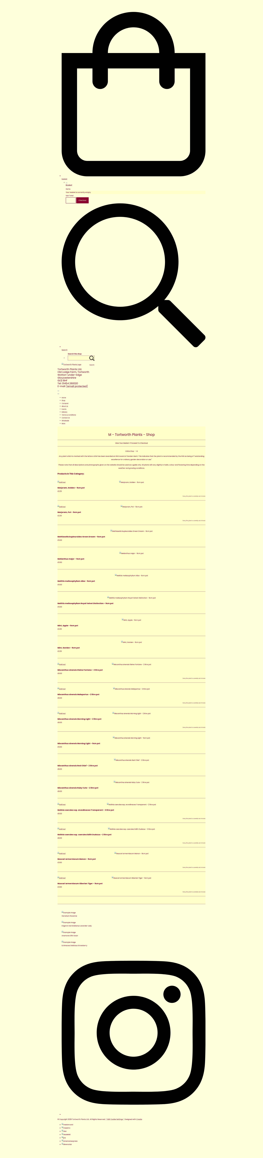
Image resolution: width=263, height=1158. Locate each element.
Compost (65, 403)
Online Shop (129, 451)
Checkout (82, 200)
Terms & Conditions (69, 415)
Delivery (64, 412)
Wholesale (65, 421)
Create (139, 1119)
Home (64, 398)
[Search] (92, 358)
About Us (65, 406)
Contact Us (66, 418)
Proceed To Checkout (139, 443)
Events (64, 409)
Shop (63, 400)
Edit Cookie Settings (115, 1119)
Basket (71, 200)
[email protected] (77, 386)
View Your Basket (122, 443)
